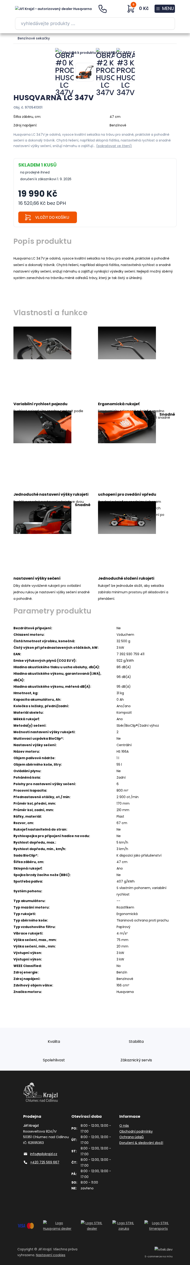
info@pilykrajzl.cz (43, 1154)
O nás (124, 1125)
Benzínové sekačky (34, 38)
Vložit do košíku (52, 217)
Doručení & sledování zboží (141, 1142)
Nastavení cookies (50, 1255)
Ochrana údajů (131, 1137)
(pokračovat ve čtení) (114, 146)
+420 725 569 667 (44, 1162)
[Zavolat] (104, 8)
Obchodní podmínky (136, 1131)
